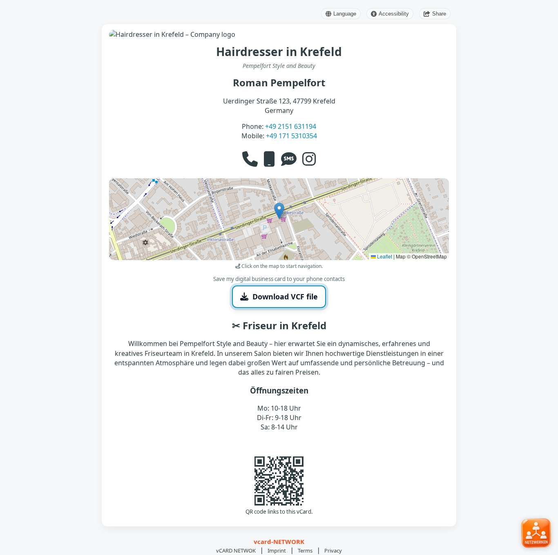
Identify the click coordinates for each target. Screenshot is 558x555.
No (317, 313)
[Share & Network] (536, 532)
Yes (241, 313)
